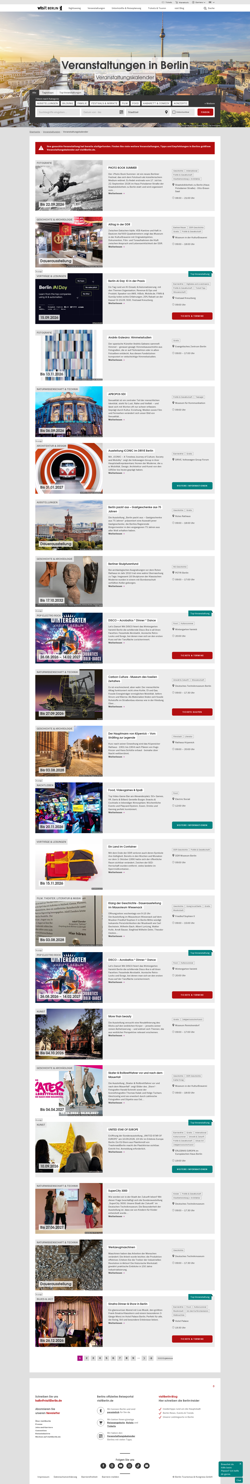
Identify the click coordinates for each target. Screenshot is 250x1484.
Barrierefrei (178, 284)
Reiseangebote (116, 1422)
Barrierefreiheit (89, 1476)
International (191, 170)
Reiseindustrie (42, 1433)
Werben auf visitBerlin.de (48, 1437)
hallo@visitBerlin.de (48, 1400)
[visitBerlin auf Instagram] (129, 1466)
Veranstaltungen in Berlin (125, 65)
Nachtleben (45, 785)
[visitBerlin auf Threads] (112, 1466)
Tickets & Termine (192, 316)
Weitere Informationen (192, 485)
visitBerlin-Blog (168, 1396)
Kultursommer (187, 623)
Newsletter (53, 1413)
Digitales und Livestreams (197, 284)
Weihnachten (178, 1315)
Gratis (176, 231)
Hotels (130, 1422)
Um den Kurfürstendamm (197, 1311)
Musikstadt (178, 910)
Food (175, 623)
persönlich (113, 1412)
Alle (34, 92)
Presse (38, 1424)
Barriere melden (110, 1476)
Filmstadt (177, 736)
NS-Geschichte (179, 566)
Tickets (111, 1426)
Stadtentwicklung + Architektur (186, 179)
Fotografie (44, 163)
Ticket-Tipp (200, 288)
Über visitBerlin (43, 1421)
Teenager (199, 397)
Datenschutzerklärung (65, 1476)
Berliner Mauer (179, 227)
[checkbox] (47, 103)
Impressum (43, 1476)
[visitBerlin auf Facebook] (103, 1466)
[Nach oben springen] (214, 1387)
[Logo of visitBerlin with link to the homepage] (49, 8)
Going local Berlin (193, 906)
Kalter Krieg (178, 1080)
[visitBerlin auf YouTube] (121, 1466)
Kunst (41, 1011)
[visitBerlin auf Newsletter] (147, 1466)
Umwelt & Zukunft (181, 680)
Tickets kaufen (192, 712)
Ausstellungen (47, 502)
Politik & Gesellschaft (182, 174)
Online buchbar (182, 112)
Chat (238, 1480)
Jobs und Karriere (44, 1427)
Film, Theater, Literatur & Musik (59, 898)
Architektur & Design (51, 445)
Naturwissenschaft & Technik (57, 389)
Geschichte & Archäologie (54, 219)
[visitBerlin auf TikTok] (138, 1466)
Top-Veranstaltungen (70, 92)
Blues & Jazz (45, 1299)
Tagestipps (48, 92)
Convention (41, 1430)
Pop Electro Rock (49, 615)
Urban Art (199, 1140)
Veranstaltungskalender (125, 77)
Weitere (210, 103)
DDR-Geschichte (196, 227)
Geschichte (178, 170)
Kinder (176, 1193)
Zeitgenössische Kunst (192, 1019)
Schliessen (240, 1464)
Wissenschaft (179, 292)
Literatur (188, 736)
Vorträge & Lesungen (51, 276)
